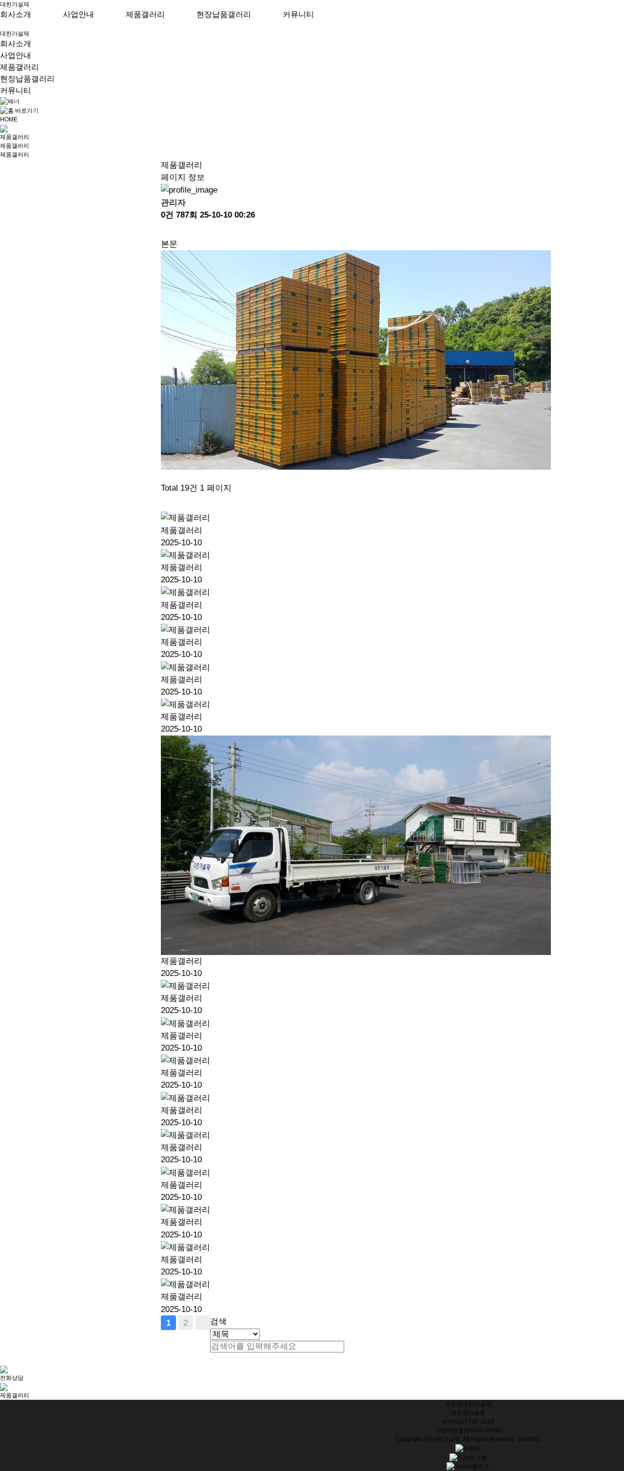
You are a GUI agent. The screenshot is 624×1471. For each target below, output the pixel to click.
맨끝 (202, 1322)
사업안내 (78, 14)
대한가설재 (14, 4)
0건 (167, 214)
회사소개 (15, 14)
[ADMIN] (529, 1439)
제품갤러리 (145, 14)
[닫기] (211, 1359)
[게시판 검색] (166, 502)
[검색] (348, 1347)
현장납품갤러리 (223, 14)
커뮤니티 (298, 14)
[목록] (166, 229)
